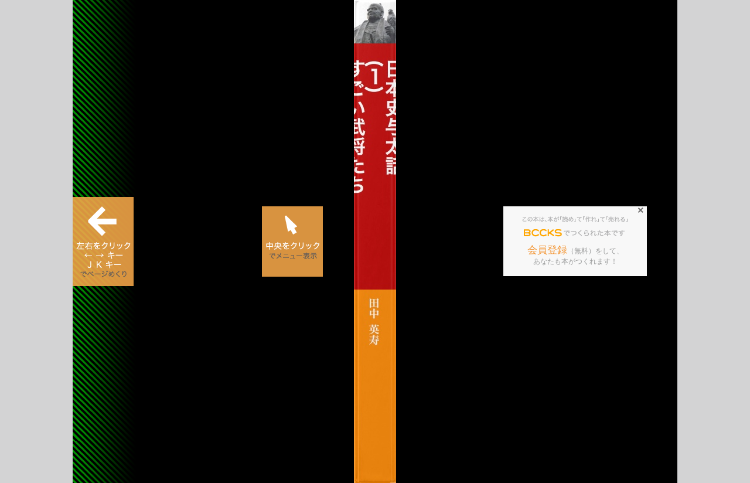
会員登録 (547, 250)
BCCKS (543, 233)
